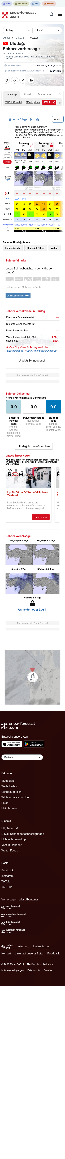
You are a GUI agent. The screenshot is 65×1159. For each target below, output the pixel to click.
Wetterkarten (9, 786)
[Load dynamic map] (32, 677)
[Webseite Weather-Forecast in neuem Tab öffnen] (49, 3)
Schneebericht (12, 248)
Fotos (4, 803)
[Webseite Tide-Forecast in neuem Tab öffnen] (35, 3)
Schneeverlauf (45, 94)
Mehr (8, 180)
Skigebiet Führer (36, 248)
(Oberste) (13, 102)
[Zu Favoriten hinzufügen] (6, 80)
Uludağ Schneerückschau (34, 446)
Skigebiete (8, 781)
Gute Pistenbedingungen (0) (41, 350)
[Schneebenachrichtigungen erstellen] (14, 80)
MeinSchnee (9, 808)
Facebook (7, 870)
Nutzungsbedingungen (12, 970)
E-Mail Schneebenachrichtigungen (22, 834)
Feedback (53, 953)
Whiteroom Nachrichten (15, 797)
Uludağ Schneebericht (32, 360)
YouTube (6, 887)
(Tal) (49, 102)
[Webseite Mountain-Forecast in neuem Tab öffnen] (21, 3)
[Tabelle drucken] (31, 80)
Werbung (23, 946)
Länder (6, 38)
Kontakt (6, 953)
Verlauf (54, 248)
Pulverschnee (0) (15, 350)
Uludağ (34, 38)
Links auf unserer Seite (29, 953)
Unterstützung (41, 946)
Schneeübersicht (11, 792)
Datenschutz (33, 970)
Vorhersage (11, 94)
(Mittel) (33, 102)
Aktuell (27, 94)
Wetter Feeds (9, 850)
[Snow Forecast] (18, 14)
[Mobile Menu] (60, 14)
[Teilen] (22, 80)
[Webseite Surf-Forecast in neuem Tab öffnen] (6, 3)
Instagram (7, 876)
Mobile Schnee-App (13, 839)
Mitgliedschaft (9, 828)
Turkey (20, 38)
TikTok (5, 881)
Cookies (48, 970)
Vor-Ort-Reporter (11, 845)
